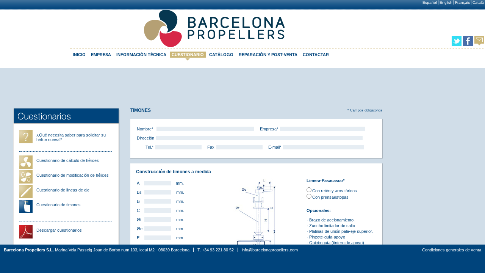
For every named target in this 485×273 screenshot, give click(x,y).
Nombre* (145, 129)
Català (478, 2)
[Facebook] (468, 44)
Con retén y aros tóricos (334, 190)
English (446, 2)
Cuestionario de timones (58, 204)
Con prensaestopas (330, 197)
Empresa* (269, 129)
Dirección (145, 138)
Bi (138, 201)
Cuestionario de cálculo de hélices (67, 160)
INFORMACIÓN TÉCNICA (141, 54)
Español (429, 2)
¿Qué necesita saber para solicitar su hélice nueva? (71, 137)
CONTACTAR (316, 54)
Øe (139, 228)
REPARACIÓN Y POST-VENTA (268, 54)
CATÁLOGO (221, 54)
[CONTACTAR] (479, 44)
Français (462, 2)
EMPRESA (101, 54)
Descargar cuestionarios (59, 230)
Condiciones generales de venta (451, 250)
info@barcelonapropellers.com (270, 250)
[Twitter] (457, 44)
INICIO (79, 54)
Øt (139, 219)
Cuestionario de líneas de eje (62, 190)
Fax (210, 147)
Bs (139, 192)
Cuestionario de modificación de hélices (72, 175)
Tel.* (149, 147)
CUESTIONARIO (188, 54)
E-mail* (274, 147)
